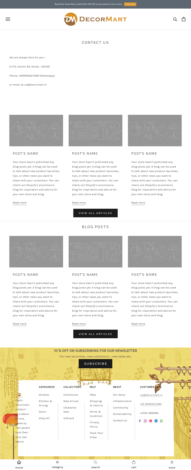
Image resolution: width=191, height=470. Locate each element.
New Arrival (71, 401)
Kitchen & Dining (45, 403)
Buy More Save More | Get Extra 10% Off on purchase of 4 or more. (88, 4)
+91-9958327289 (151, 404)
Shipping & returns (96, 403)
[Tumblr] (161, 420)
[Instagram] (145, 420)
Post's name (26, 153)
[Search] (175, 19)
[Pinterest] (150, 420)
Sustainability (122, 414)
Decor (42, 411)
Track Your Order (96, 435)
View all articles (95, 213)
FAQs (93, 394)
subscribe (95, 363)
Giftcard (68, 418)
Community (120, 407)
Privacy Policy (94, 424)
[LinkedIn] (156, 420)
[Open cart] (183, 19)
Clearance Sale (69, 410)
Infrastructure (122, 401)
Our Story (119, 394)
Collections (70, 394)
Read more (19, 202)
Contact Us (120, 420)
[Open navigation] (8, 19)
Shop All (44, 418)
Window (44, 394)
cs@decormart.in (151, 395)
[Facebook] (139, 420)
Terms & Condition (96, 414)
